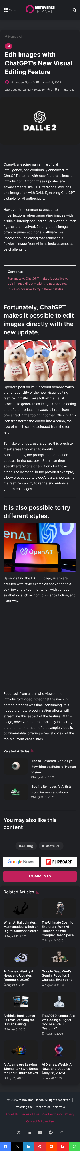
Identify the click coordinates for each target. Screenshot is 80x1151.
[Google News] (21, 862)
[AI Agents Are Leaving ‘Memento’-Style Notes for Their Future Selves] (21, 1050)
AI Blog (27, 846)
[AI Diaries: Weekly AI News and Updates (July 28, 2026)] (59, 1050)
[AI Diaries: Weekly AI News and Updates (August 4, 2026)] (21, 957)
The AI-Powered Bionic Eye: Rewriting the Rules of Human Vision (53, 766)
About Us (12, 1114)
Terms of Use (30, 1114)
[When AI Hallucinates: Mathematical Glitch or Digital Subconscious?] (21, 908)
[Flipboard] (59, 862)
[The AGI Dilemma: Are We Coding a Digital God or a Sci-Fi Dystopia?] (59, 1001)
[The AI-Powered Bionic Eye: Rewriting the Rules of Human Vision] (16, 766)
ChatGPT (52, 846)
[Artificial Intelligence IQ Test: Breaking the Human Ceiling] (21, 1001)
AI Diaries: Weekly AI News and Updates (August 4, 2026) (19, 975)
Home (11, 36)
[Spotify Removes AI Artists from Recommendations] (16, 792)
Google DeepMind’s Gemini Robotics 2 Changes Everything (57, 975)
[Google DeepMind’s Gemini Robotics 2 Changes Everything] (59, 957)
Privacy (70, 1114)
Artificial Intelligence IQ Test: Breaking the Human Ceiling (19, 1020)
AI (20, 36)
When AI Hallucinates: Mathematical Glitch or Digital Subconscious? (21, 926)
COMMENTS (40, 876)
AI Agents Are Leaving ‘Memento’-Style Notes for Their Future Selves (21, 1068)
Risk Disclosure (52, 1114)
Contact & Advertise (40, 1121)
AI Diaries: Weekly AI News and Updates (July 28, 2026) (57, 1068)
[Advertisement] (40, 649)
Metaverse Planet (21, 82)
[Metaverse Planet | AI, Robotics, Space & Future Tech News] (40, 9)
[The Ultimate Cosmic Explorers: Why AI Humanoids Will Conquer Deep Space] (59, 908)
